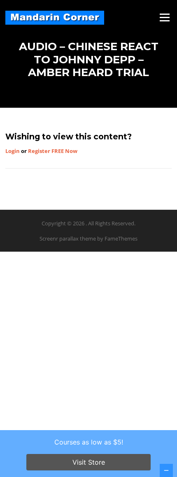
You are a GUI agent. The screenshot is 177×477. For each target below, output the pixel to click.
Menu (164, 17)
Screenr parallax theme (68, 238)
